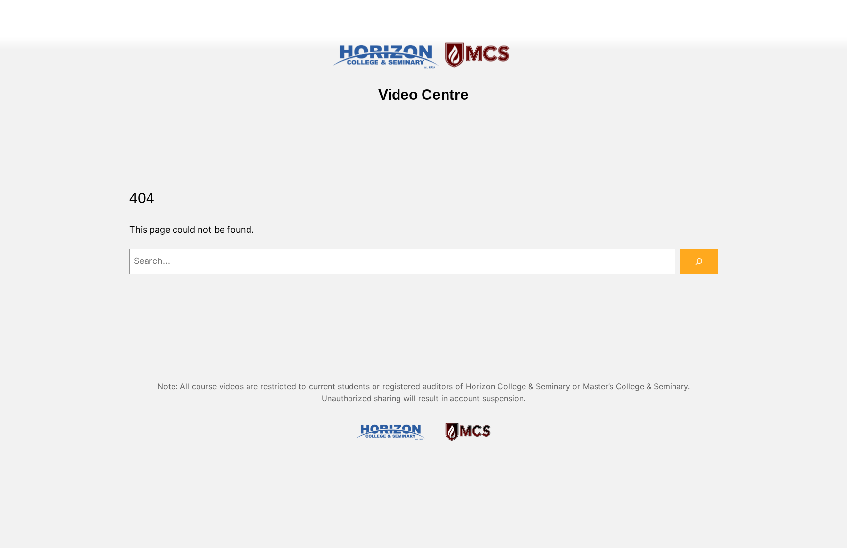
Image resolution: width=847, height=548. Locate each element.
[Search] (699, 261)
